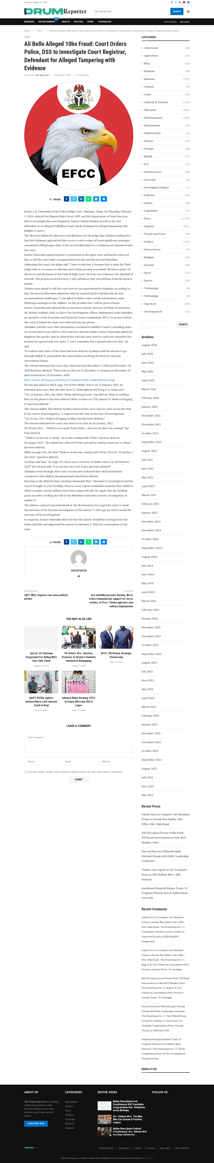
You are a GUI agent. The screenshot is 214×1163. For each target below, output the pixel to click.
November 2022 (151, 742)
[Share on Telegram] (96, 199)
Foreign (167, 148)
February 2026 (150, 398)
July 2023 (147, 671)
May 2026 (147, 371)
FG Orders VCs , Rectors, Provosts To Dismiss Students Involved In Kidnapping (79, 657)
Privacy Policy (106, 1148)
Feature (167, 141)
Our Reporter (42, 75)
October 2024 (150, 539)
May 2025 (147, 477)
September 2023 (152, 654)
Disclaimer (124, 1148)
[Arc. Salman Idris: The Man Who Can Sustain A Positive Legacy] (104, 1119)
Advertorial (167, 48)
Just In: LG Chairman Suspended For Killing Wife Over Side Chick (41, 657)
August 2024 (149, 557)
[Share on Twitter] (74, 199)
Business (29, 21)
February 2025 (150, 504)
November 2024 (151, 530)
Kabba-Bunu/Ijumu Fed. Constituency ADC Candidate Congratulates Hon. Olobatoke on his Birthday (129, 1106)
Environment (167, 125)
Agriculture (167, 55)
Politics (78, 21)
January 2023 (150, 724)
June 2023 (148, 680)
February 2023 (150, 715)
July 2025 (147, 459)
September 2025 (152, 442)
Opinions (70, 1128)
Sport (90, 21)
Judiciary (167, 195)
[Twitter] (175, 2)
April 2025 (148, 486)
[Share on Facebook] (66, 199)
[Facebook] (172, 2)
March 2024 (149, 601)
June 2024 (148, 574)
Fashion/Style (167, 133)
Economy (70, 1119)
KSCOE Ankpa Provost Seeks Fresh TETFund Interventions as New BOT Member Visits (164, 837)
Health (66, 21)
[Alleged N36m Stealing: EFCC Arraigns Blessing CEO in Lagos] (79, 682)
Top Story (167, 304)
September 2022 (152, 760)
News (167, 218)
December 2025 (151, 415)
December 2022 (151, 733)
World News (71, 1102)
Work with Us (182, 1148)
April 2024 (148, 592)
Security (167, 265)
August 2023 (149, 662)
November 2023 (151, 636)
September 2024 (152, 548)
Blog (167, 63)
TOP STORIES (170, 22)
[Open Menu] (188, 11)
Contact (150, 1148)
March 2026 (149, 389)
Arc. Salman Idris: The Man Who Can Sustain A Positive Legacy (127, 1119)
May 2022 (147, 795)
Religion (167, 257)
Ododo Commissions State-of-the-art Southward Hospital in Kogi (163, 1053)
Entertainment (48, 20)
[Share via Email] (104, 199)
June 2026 (148, 362)
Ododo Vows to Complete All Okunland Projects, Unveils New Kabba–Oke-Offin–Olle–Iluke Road (165, 819)
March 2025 (149, 495)
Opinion (167, 226)
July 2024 (147, 565)
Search (177, 11)
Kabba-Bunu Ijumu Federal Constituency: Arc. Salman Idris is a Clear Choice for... (130, 1131)
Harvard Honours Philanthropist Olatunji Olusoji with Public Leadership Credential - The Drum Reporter (164, 1011)
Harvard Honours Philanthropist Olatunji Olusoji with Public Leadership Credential (165, 856)
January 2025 (150, 512)
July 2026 (147, 354)
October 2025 (150, 433)
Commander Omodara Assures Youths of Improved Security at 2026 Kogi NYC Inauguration (163, 936)
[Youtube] (184, 2)
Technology (104, 21)
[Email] (188, 2)
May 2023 (147, 689)
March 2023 (149, 707)
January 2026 (150, 407)
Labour (167, 203)
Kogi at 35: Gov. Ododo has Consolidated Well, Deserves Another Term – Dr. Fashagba (162, 992)
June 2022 (148, 786)
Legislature (167, 210)
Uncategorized (167, 311)
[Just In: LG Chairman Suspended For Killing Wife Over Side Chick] (41, 637)
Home (27, 30)
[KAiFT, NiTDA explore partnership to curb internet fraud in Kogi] (41, 682)
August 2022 (149, 768)
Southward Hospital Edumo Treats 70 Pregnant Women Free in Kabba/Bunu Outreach (165, 893)
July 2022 (147, 777)
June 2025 (148, 468)
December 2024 (151, 521)
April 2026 (148, 380)
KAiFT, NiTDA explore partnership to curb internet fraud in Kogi (41, 701)
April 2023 (148, 698)
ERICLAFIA (148, 1158)
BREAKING (185, 22)
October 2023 (150, 645)
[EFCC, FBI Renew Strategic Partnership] (116, 637)
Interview (167, 180)
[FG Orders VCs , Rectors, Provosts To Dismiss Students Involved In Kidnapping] (79, 637)
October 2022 (150, 751)
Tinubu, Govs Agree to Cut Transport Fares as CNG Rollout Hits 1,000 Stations (164, 874)
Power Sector (167, 249)
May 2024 (147, 583)
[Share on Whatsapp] (89, 199)
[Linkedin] (180, 2)
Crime (39, 30)
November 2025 (151, 424)
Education (167, 110)
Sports (167, 280)
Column (167, 86)
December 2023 (151, 627)
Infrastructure (167, 172)
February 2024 (150, 610)
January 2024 (150, 618)
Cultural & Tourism (167, 102)
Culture (69, 1115)
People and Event (167, 234)
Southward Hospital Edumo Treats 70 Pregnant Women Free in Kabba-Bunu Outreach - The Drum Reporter (161, 1044)
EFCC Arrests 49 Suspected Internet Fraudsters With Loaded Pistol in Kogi (69, 380)
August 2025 (149, 451)
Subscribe (165, 1148)
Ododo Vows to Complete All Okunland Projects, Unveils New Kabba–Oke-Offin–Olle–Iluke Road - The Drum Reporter (163, 922)
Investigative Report (167, 187)
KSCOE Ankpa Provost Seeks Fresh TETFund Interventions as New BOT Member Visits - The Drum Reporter (165, 983)
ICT (167, 164)
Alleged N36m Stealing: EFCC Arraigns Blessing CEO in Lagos (78, 701)
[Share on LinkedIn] (81, 199)
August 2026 (149, 345)
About (138, 1148)
